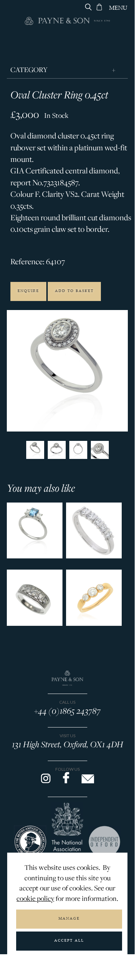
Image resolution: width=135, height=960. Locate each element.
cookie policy (35, 898)
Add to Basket (74, 291)
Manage (69, 919)
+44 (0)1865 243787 (67, 710)
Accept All (69, 941)
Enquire (28, 291)
